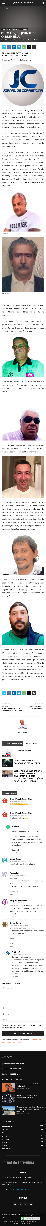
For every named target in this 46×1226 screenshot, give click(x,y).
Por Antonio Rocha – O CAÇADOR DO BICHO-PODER (27, 761)
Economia (35, 1221)
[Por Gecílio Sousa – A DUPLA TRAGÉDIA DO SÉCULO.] (8, 1098)
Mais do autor (31, 744)
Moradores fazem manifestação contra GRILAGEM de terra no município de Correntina (30, 1109)
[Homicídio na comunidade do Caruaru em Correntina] (8, 1087)
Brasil (8, 8)
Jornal (31, 1223)
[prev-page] (3, 786)
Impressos (24, 1223)
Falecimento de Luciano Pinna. (37, 707)
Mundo (22, 1221)
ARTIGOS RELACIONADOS (12, 744)
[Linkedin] (14, 47)
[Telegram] (19, 47)
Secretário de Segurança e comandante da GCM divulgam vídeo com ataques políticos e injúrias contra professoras (28, 776)
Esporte (12, 1223)
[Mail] (26, 1204)
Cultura (6, 1223)
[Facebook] (9, 47)
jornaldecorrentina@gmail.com (19, 1189)
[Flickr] (15, 1204)
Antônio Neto (8, 40)
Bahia (11, 1221)
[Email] (29, 47)
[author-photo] (23, 729)
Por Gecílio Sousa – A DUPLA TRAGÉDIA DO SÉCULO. (26, 1096)
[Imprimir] (34, 47)
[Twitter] (4, 47)
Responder (13, 807)
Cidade (9, 29)
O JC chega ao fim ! (23, 750)
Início (2, 8)
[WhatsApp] (24, 47)
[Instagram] (20, 1204)
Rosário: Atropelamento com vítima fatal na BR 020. (12, 708)
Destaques (16, 29)
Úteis (17, 1223)
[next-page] (7, 786)
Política (24, 29)
